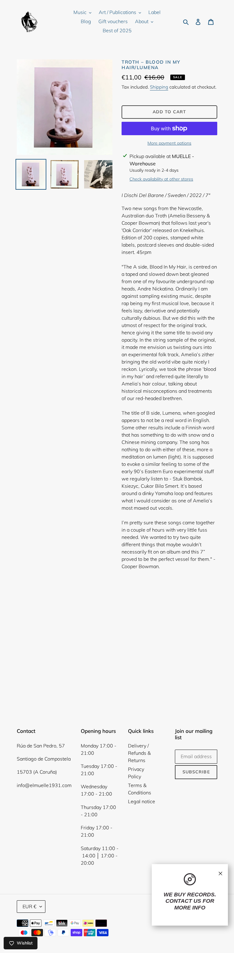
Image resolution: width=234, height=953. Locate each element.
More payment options (169, 143)
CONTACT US (183, 901)
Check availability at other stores (161, 179)
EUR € (30, 906)
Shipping (159, 87)
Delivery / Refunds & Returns (139, 753)
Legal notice (141, 801)
